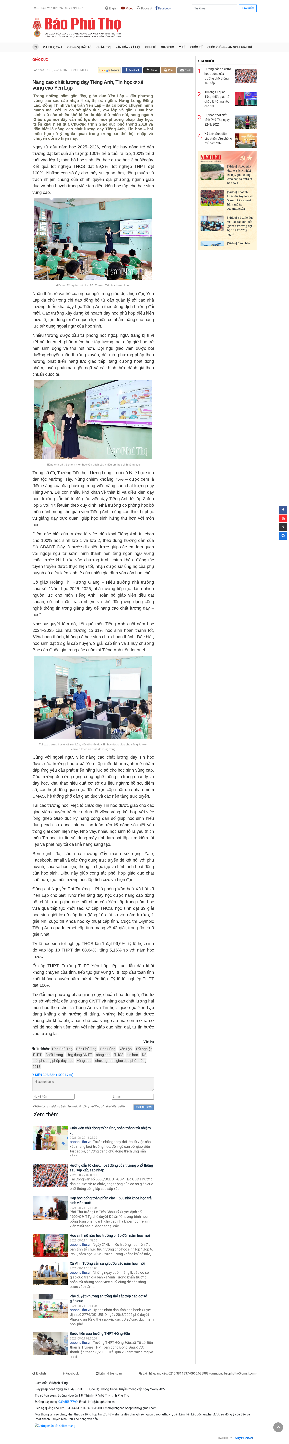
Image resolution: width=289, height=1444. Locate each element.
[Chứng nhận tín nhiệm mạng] (55, 1426)
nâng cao (103, 1055)
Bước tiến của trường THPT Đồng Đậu (100, 1333)
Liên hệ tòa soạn (110, 1373)
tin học (132, 1055)
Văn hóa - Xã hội (128, 47)
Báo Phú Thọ (86, 1049)
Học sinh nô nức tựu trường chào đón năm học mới (110, 1235)
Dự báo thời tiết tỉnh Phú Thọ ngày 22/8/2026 (217, 119)
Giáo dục (167, 47)
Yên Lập (125, 1049)
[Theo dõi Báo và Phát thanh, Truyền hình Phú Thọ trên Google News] (109, 70)
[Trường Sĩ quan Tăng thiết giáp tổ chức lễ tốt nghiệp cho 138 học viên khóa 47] (246, 98)
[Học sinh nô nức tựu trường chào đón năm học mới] (50, 1245)
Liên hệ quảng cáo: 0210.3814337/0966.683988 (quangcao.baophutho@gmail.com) (199, 1373)
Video (129, 8)
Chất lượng (54, 1055)
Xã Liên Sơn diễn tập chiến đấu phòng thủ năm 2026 (218, 138)
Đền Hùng (108, 1049)
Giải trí (246, 47)
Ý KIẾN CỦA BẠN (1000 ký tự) (52, 1075)
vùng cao (84, 1061)
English (113, 8)
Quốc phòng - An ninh (223, 47)
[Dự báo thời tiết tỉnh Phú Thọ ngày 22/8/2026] (246, 121)
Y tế (182, 47)
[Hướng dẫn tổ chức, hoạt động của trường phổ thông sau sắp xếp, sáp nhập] (50, 1175)
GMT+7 (58, 8)
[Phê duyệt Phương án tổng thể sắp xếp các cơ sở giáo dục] (50, 1306)
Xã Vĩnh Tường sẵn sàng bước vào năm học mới (107, 1263)
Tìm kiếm (247, 8)
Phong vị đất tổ (79, 47)
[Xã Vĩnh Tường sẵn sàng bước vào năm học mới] (50, 1273)
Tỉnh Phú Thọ (62, 1049)
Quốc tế (196, 47)
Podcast (146, 8)
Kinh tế (150, 47)
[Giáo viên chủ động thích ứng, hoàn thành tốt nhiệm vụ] (50, 1138)
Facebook (164, 8)
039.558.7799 (68, 1402)
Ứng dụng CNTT (79, 1055)
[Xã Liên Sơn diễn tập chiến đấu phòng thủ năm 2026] (246, 139)
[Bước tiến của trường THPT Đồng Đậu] (50, 1343)
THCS (118, 1055)
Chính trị (103, 47)
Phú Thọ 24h (52, 47)
